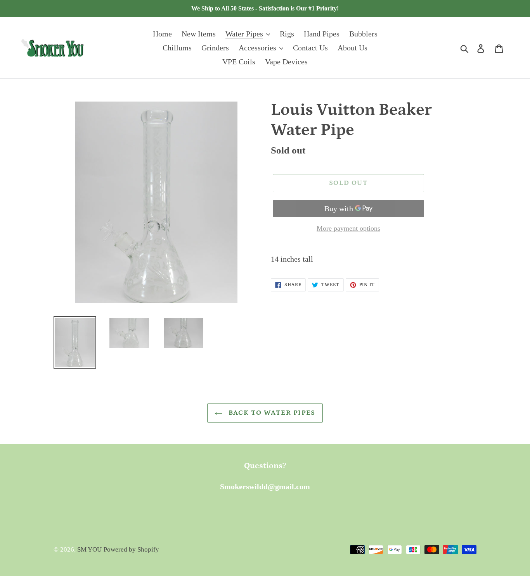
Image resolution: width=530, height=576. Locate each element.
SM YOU (89, 549)
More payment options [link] (348, 228)
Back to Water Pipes (270, 413)
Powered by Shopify (131, 549)
